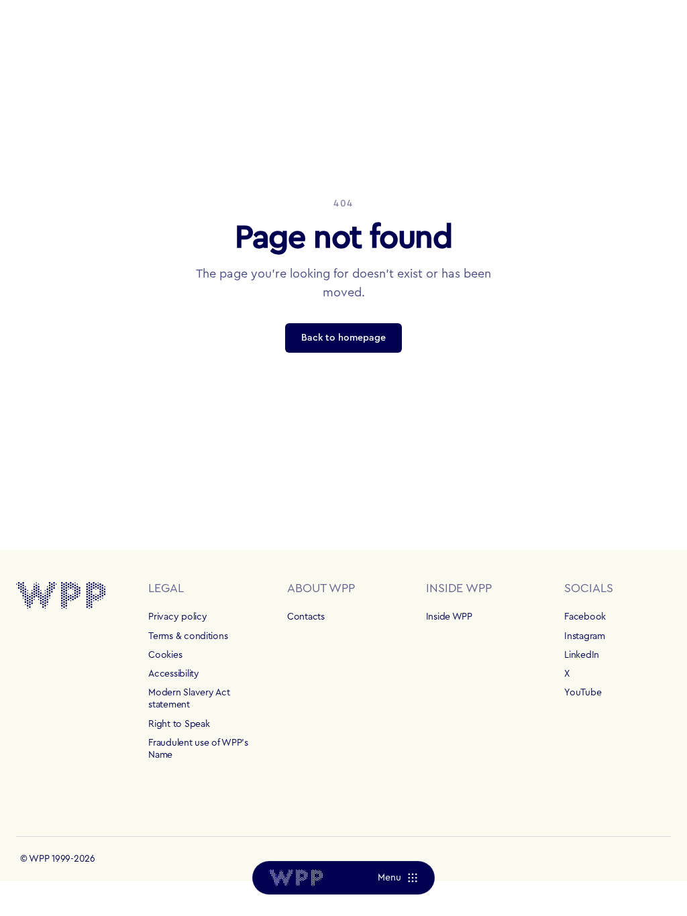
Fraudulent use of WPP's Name (198, 749)
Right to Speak (178, 724)
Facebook (585, 617)
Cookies (165, 655)
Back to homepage (343, 338)
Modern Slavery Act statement (188, 698)
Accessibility (173, 674)
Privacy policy (177, 617)
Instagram (584, 636)
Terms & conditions (187, 636)
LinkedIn (581, 655)
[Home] (296, 878)
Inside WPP (449, 617)
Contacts (306, 617)
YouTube (582, 692)
